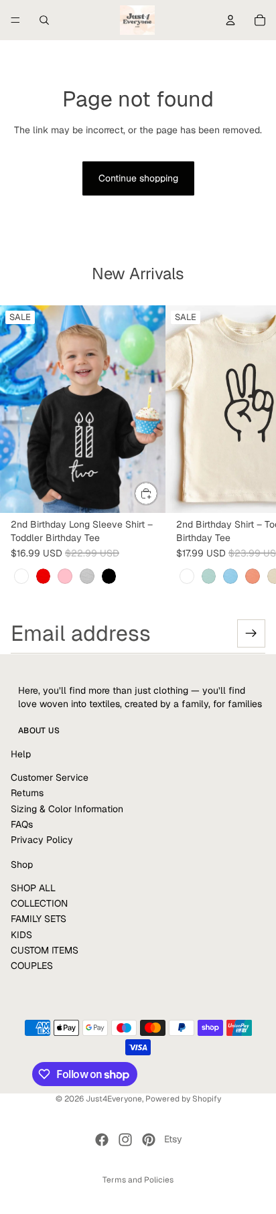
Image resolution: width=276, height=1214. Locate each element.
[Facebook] (102, 1140)
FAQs (22, 824)
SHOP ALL (33, 887)
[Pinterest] (149, 1140)
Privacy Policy (42, 840)
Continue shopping (138, 178)
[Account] (230, 20)
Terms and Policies (138, 1179)
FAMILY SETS (38, 919)
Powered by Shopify (183, 1098)
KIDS (21, 935)
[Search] (44, 20)
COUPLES (32, 966)
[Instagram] (125, 1140)
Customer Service (49, 777)
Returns (27, 793)
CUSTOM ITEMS (44, 950)
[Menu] (15, 20)
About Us (39, 730)
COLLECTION (39, 903)
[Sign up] (251, 633)
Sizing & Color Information (67, 809)
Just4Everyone (114, 1098)
